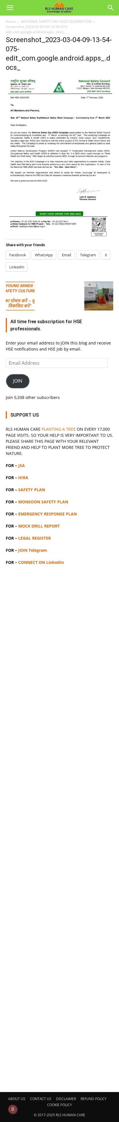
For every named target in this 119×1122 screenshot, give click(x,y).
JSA (21, 465)
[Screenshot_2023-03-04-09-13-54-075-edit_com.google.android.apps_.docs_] (59, 236)
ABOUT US (16, 1098)
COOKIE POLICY (59, 1104)
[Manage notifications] (12, 1109)
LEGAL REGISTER (34, 538)
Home (11, 21)
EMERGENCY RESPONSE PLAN (47, 514)
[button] (10, 8)
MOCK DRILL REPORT (39, 526)
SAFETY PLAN (31, 489)
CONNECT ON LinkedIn (41, 562)
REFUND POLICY (94, 1098)
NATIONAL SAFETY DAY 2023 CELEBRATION (56, 21)
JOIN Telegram (32, 550)
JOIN (17, 381)
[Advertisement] (59, 828)
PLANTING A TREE (59, 429)
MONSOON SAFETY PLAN (43, 501)
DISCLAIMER (66, 1098)
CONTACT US (40, 1098)
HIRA (23, 477)
